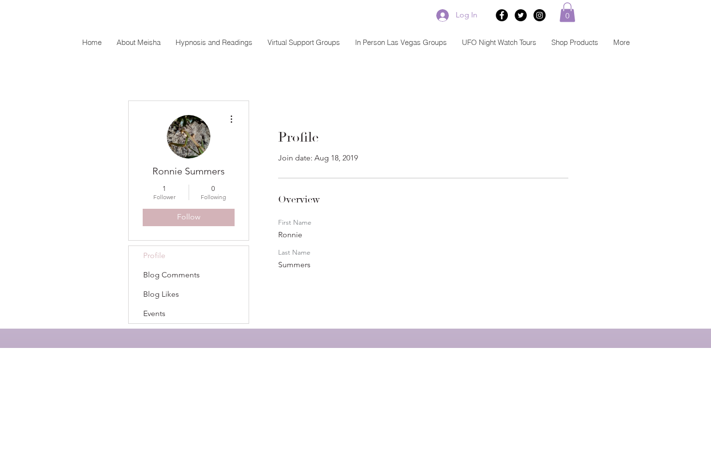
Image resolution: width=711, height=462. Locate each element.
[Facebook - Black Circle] (502, 15)
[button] (567, 12)
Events (154, 313)
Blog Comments (171, 274)
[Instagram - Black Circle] (539, 15)
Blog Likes (161, 294)
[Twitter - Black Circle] (521, 15)
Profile (154, 255)
